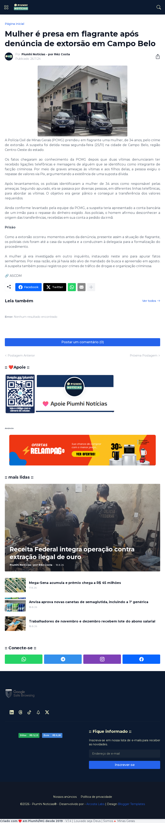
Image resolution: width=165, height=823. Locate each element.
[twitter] (47, 682)
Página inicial (14, 24)
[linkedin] (12, 682)
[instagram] (102, 628)
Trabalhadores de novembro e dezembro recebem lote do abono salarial (92, 591)
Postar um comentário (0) (82, 342)
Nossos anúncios (65, 766)
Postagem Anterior (21, 355)
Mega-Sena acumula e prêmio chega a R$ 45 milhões (75, 552)
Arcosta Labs (95, 773)
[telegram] (63, 628)
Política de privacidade (96, 766)
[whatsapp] (23, 628)
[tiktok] (29, 682)
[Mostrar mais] (91, 287)
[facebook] (141, 628)
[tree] (38, 682)
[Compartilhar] (156, 56)
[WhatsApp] (72, 287)
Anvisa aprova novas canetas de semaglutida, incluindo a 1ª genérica (88, 571)
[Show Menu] (6, 7)
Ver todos (149, 301)
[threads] (21, 682)
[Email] (81, 287)
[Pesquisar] (159, 7)
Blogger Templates (131, 773)
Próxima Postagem (143, 355)
